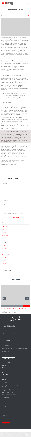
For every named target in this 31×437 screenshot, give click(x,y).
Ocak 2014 (4, 245)
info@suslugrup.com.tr (11, 394)
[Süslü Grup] (16, 3)
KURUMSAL (5, 367)
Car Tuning (4, 226)
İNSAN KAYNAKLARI (6, 377)
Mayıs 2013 (4, 260)
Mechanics (4, 229)
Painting (4, 232)
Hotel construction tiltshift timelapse (13, 308)
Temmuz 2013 (5, 254)
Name (4, 198)
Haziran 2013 (5, 257)
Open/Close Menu (2, 3)
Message (5, 183)
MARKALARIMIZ (5, 370)
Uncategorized (5, 235)
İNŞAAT (4, 372)
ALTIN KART (4, 374)
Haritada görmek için (6, 397)
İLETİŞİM (4, 379)
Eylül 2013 (4, 248)
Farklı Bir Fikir (23, 430)
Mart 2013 (4, 263)
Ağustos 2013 (5, 251)
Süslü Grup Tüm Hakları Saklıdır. (14, 430)
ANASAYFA (4, 365)
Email (4, 204)
